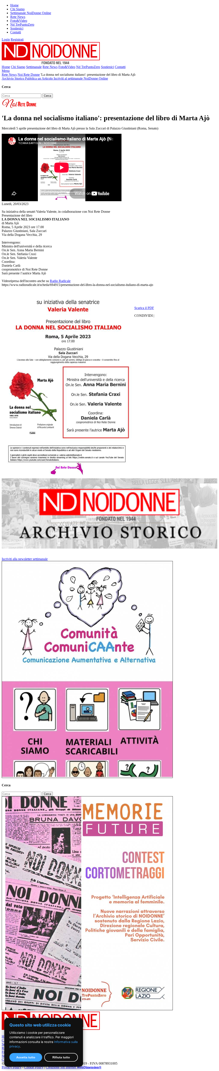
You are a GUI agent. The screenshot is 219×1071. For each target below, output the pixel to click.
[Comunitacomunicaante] (87, 777)
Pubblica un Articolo (39, 78)
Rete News (17, 17)
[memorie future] (87, 1009)
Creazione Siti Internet (73, 1067)
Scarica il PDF (144, 308)
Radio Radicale (60, 281)
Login (6, 39)
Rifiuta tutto (61, 1057)
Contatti (15, 32)
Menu (6, 71)
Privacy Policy (11, 1067)
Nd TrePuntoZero (22, 24)
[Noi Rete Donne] (19, 107)
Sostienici (16, 28)
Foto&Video (18, 20)
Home (14, 5)
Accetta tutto (25, 1057)
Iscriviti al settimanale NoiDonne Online (81, 78)
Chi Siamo (17, 9)
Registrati (17, 39)
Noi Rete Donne (29, 74)
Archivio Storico (13, 78)
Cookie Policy (33, 1067)
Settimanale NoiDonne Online (30, 13)
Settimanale (34, 67)
